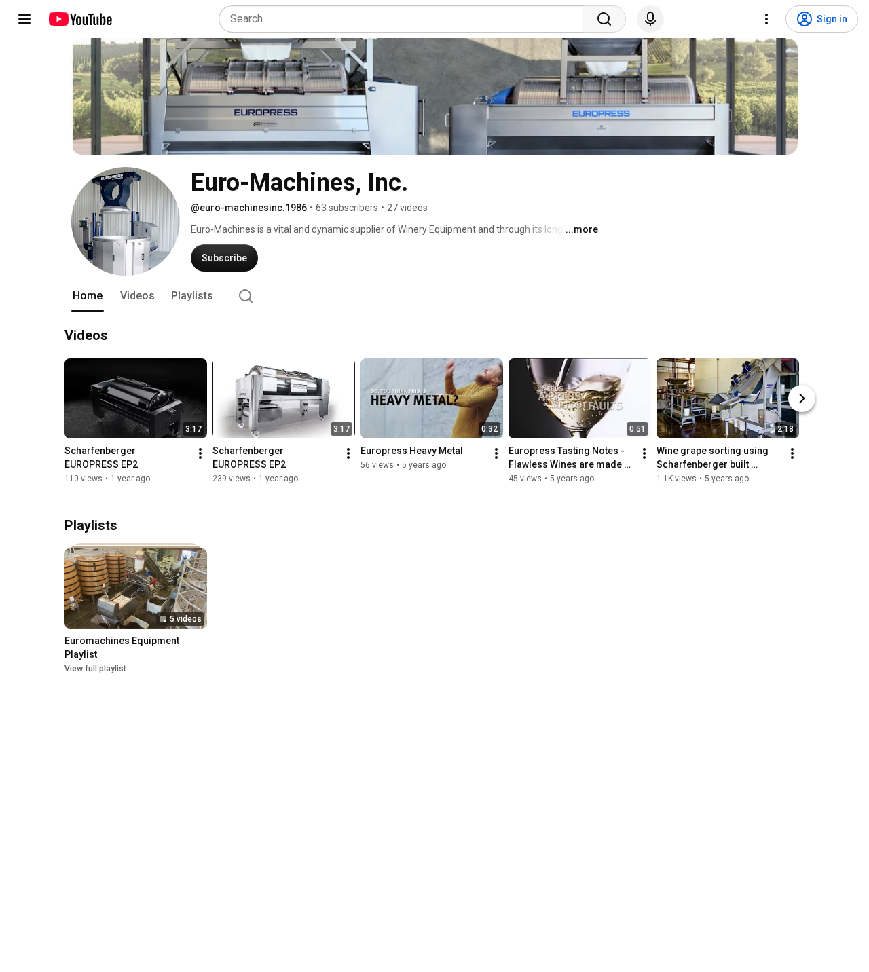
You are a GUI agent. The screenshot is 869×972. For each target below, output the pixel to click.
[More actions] (200, 454)
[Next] (801, 399)
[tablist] (434, 296)
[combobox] (405, 19)
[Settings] (766, 19)
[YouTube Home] (80, 19)
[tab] (87, 296)
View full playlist (95, 668)
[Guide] (24, 19)
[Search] (604, 19)
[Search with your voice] (650, 19)
